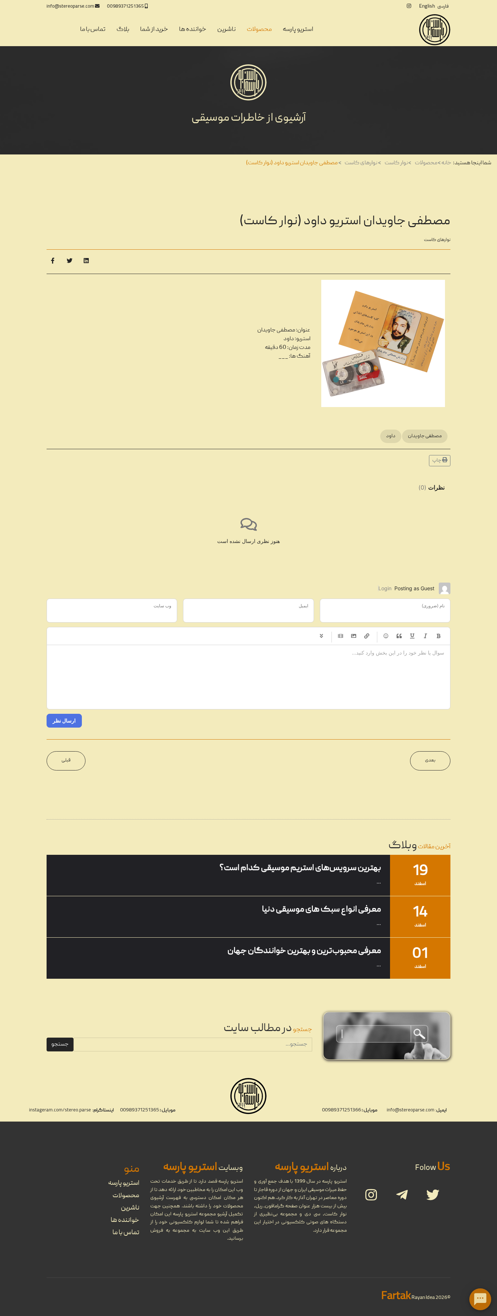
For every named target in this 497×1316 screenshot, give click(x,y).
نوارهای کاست (437, 240)
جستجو (60, 1045)
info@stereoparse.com (70, 7)
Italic (425, 636)
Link (366, 636)
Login (384, 588)
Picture (353, 636)
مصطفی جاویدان (425, 436)
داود (390, 436)
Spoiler (321, 636)
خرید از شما (154, 29)
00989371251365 (125, 7)
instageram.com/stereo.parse (60, 1110)
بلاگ (122, 29)
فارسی (443, 6)
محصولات (259, 29)
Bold (438, 636)
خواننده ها (192, 29)
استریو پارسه (298, 29)
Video (340, 636)
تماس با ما (93, 29)
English (427, 6)
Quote (399, 636)
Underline (412, 636)
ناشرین (226, 29)
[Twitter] (69, 261)
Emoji (386, 636)
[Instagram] (409, 6)
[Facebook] (53, 261)
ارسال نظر (64, 720)
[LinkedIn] (86, 261)
